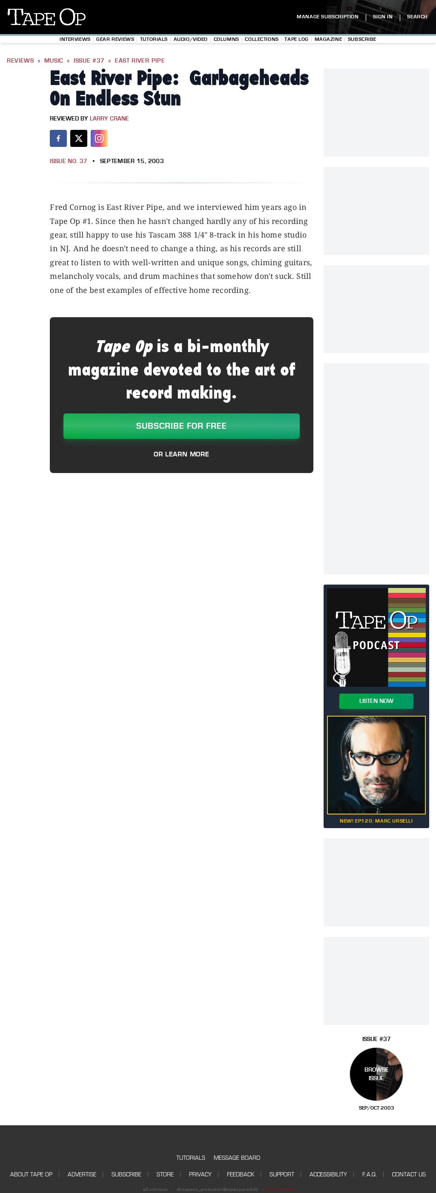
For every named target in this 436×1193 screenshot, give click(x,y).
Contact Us (409, 1174)
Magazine (328, 39)
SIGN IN (383, 17)
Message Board (237, 1158)
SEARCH (417, 17)
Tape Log (296, 39)
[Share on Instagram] (99, 138)
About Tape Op (31, 1174)
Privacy (200, 1174)
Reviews (20, 60)
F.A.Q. (369, 1174)
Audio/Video (191, 39)
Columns (226, 39)
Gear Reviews (115, 39)
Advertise (82, 1174)
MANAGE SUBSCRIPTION (328, 17)
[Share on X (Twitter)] (78, 138)
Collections (261, 39)
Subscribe (362, 39)
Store (165, 1174)
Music (54, 60)
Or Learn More (181, 454)
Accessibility (328, 1174)
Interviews (75, 39)
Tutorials (154, 39)
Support (282, 1174)
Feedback (240, 1174)
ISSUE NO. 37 (68, 161)
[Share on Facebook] (58, 138)
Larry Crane (109, 118)
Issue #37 (89, 60)
